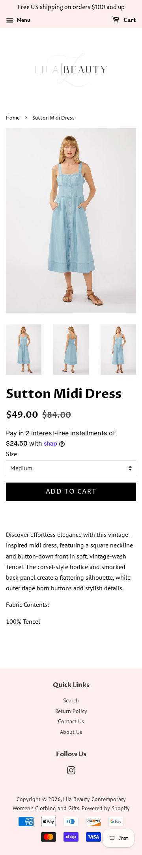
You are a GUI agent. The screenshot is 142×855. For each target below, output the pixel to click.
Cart (129, 20)
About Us (71, 731)
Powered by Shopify (106, 808)
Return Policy (71, 711)
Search (71, 700)
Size (11, 454)
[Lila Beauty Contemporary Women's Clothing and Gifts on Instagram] (71, 772)
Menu (22, 20)
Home (13, 118)
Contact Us (71, 721)
